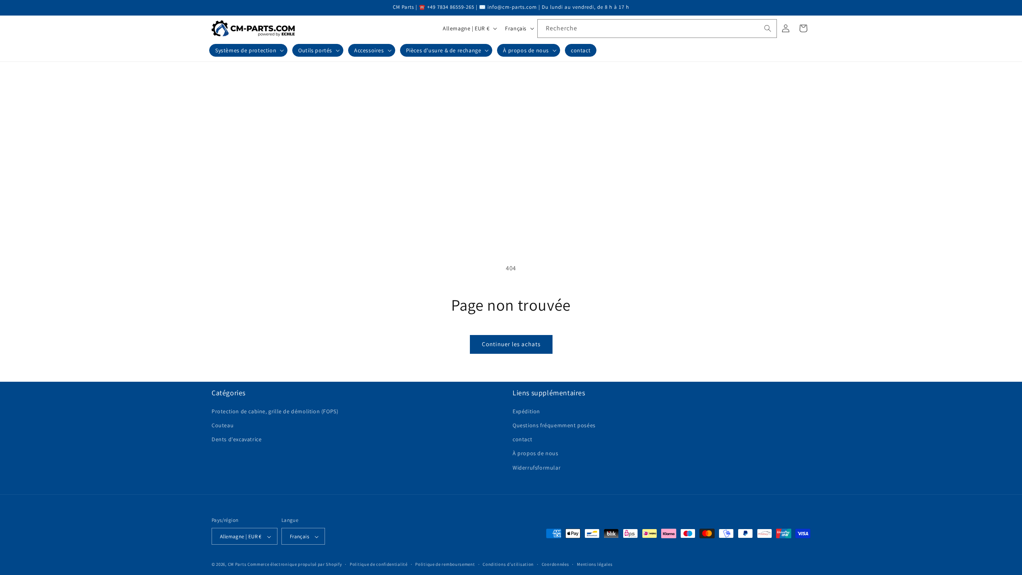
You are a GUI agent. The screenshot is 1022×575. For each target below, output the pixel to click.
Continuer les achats (511, 344)
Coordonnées (555, 564)
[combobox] (657, 29)
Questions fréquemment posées (554, 424)
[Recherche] (767, 28)
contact (522, 439)
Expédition (526, 410)
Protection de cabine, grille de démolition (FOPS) (275, 410)
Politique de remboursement (445, 564)
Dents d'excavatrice (236, 439)
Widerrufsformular (537, 467)
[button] (248, 50)
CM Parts (237, 564)
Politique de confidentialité (379, 564)
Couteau (223, 424)
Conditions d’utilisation (508, 564)
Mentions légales (594, 564)
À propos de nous (536, 453)
